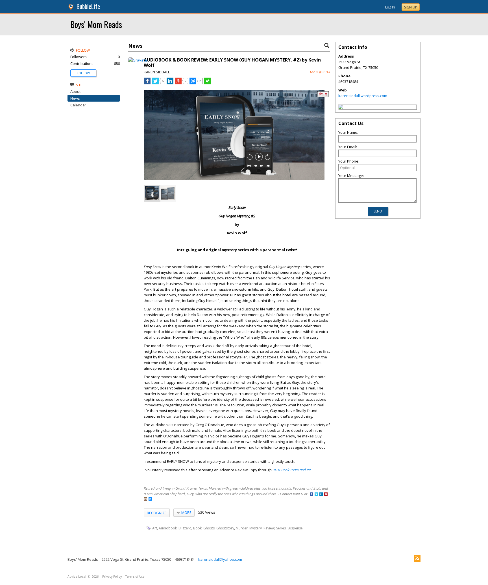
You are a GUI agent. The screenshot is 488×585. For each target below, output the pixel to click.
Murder (242, 528)
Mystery (255, 528)
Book (197, 528)
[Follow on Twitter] (316, 494)
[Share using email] (192, 83)
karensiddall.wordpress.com (362, 95)
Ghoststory (225, 528)
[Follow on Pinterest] (326, 494)
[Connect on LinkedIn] (321, 494)
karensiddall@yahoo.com (220, 559)
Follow (83, 73)
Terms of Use (135, 577)
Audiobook (168, 528)
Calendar (78, 105)
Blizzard (184, 528)
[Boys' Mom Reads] (341, 107)
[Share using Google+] (178, 83)
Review (268, 528)
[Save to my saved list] (207, 83)
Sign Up (410, 7)
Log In (390, 7)
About (75, 91)
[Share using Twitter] (155, 83)
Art (154, 528)
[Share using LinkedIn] (170, 83)
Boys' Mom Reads (96, 24)
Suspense (295, 528)
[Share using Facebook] (147, 83)
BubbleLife (88, 6)
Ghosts (209, 528)
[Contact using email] (150, 499)
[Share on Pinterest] (323, 96)
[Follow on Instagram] (145, 499)
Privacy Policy (112, 577)
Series (281, 528)
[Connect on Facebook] (311, 494)
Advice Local (76, 577)
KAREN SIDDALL (157, 72)
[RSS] (417, 558)
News (75, 98)
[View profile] (138, 60)
